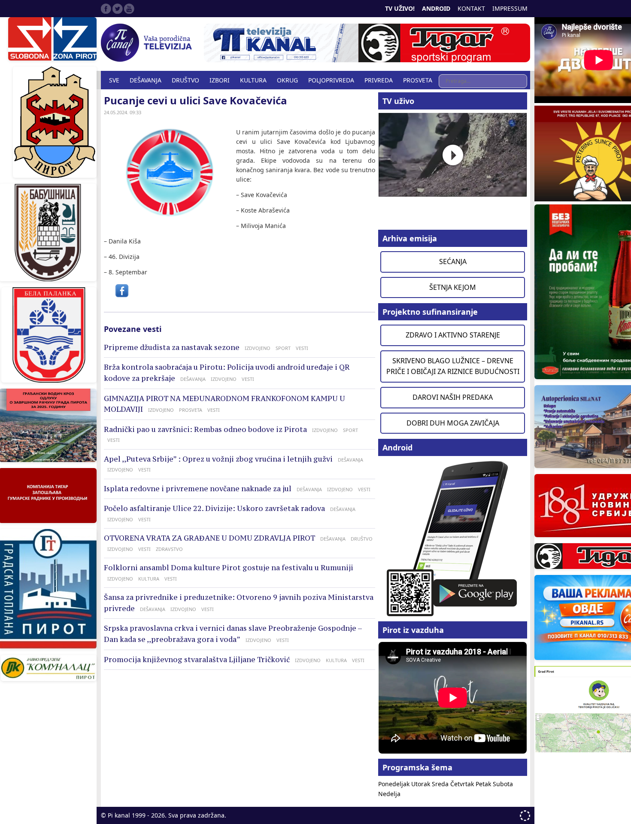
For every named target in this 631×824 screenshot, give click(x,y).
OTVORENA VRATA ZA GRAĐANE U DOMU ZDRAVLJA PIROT (209, 538)
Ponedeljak (394, 784)
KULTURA (253, 80)
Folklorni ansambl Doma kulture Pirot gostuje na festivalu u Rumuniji (228, 567)
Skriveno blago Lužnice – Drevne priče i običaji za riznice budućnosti (452, 366)
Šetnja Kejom (452, 287)
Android (436, 8)
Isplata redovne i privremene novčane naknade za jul (197, 488)
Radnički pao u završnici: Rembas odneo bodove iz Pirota (205, 429)
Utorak (421, 784)
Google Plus (129, 8)
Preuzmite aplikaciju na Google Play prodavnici (452, 537)
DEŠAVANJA (145, 80)
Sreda (441, 784)
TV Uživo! (400, 8)
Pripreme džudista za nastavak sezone (172, 347)
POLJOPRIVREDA (331, 80)
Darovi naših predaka (453, 397)
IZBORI (219, 80)
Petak (484, 784)
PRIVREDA (378, 80)
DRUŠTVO (185, 80)
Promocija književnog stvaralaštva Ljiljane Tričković (197, 659)
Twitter (117, 8)
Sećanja (453, 261)
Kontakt (471, 8)
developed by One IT (525, 815)
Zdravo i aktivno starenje (453, 335)
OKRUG (287, 80)
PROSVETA (417, 80)
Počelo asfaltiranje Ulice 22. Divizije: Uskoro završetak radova (214, 508)
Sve (114, 80)
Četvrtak (463, 784)
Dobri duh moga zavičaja (453, 423)
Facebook (106, 8)
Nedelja (389, 794)
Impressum (510, 8)
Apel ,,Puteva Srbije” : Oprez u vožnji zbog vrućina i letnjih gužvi (218, 459)
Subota (503, 784)
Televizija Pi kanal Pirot (148, 43)
